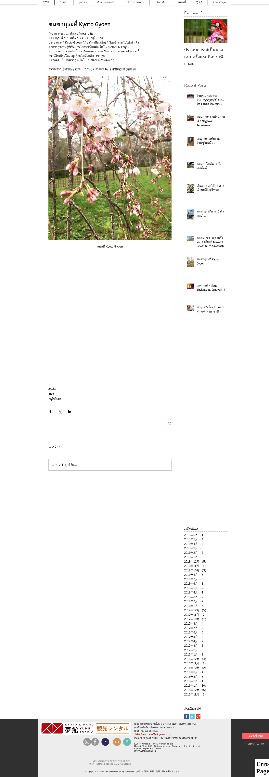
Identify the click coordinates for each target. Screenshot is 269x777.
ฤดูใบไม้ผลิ (54, 399)
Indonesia (100, 764)
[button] (63, 2)
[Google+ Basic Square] (198, 716)
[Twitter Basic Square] (192, 716)
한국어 (92, 764)
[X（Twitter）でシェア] (60, 412)
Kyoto (52, 388)
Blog (51, 393)
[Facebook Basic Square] (186, 716)
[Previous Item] (190, 31)
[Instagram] (87, 742)
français (109, 764)
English (101, 761)
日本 (95, 761)
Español (127, 764)
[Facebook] (95, 742)
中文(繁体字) (111, 761)
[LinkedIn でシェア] (69, 412)
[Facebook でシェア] (50, 412)
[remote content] (110, 293)
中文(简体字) (124, 761)
